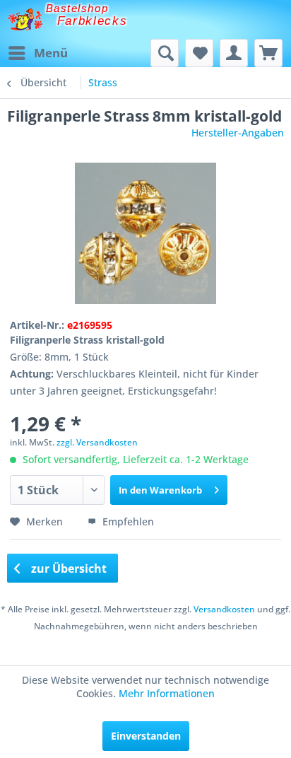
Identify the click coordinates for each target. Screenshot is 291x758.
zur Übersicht (67, 568)
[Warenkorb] (268, 53)
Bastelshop (77, 8)
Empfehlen (127, 521)
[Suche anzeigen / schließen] (164, 53)
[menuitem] (37, 53)
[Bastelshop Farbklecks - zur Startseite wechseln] (25, 19)
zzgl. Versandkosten (97, 442)
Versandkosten (224, 609)
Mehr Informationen (167, 693)
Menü (51, 53)
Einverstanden (146, 735)
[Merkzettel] (199, 53)
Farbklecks (92, 21)
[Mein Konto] (234, 53)
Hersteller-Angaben (237, 132)
